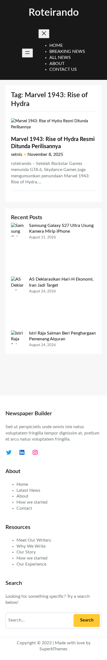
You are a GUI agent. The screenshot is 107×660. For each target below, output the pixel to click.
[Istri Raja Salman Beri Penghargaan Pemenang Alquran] (18, 360)
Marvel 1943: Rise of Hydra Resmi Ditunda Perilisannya (53, 143)
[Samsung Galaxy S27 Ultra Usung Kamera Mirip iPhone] (18, 249)
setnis (16, 154)
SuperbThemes (53, 649)
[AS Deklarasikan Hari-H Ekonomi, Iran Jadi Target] (18, 303)
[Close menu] (43, 33)
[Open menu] (27, 53)
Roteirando (54, 12)
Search (87, 620)
